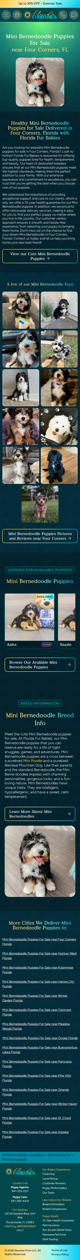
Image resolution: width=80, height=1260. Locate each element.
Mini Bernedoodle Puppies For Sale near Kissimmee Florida (37, 970)
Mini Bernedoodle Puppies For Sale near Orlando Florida (35, 1092)
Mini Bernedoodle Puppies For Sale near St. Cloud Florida (36, 1120)
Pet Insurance (51, 1225)
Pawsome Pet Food (54, 1234)
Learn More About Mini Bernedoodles (30, 814)
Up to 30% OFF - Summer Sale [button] (40, 3)
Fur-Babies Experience (56, 1169)
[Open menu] (6, 15)
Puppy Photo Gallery (55, 1188)
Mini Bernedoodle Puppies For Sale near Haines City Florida (38, 984)
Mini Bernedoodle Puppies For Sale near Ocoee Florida (40, 1038)
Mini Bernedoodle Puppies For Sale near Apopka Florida (35, 1134)
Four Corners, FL (60, 1155)
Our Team (48, 1192)
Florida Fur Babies (14, 1155)
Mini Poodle (32, 760)
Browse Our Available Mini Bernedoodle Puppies (33, 664)
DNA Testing (50, 1239)
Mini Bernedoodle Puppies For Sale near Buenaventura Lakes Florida (39, 1050)
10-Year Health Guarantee (58, 1220)
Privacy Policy (60, 1254)
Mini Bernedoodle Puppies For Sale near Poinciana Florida (36, 1064)
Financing (48, 1174)
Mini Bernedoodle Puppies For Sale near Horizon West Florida (39, 956)
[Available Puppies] (17, 15)
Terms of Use (59, 1250)
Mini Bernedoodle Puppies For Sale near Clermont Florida (36, 1012)
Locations (37, 1155)
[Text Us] (73, 15)
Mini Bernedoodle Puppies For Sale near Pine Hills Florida (36, 1078)
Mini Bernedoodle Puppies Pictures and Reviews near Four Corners (40, 536)
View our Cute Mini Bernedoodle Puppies (40, 256)
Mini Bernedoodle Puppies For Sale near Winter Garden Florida (34, 998)
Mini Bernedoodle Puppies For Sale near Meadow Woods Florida (36, 1026)
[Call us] (63, 15)
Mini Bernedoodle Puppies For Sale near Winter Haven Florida (39, 1106)
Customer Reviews (54, 1183)
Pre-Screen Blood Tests (57, 1230)
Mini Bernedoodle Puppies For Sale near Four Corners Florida (39, 941)
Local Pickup (50, 1178)
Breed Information (54, 1204)
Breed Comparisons (55, 1209)
